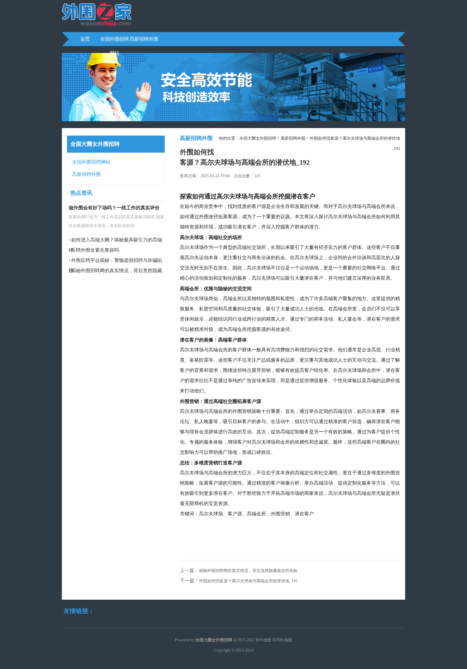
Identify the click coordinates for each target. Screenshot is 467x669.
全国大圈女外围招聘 (257, 138)
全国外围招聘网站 (114, 41)
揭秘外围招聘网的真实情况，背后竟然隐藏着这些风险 (248, 570)
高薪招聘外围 (144, 39)
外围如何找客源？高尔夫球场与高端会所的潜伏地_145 (248, 581)
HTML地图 (282, 640)
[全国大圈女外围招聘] (96, 26)
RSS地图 (263, 640)
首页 (85, 39)
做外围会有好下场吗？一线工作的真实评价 (114, 207)
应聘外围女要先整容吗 (95, 250)
